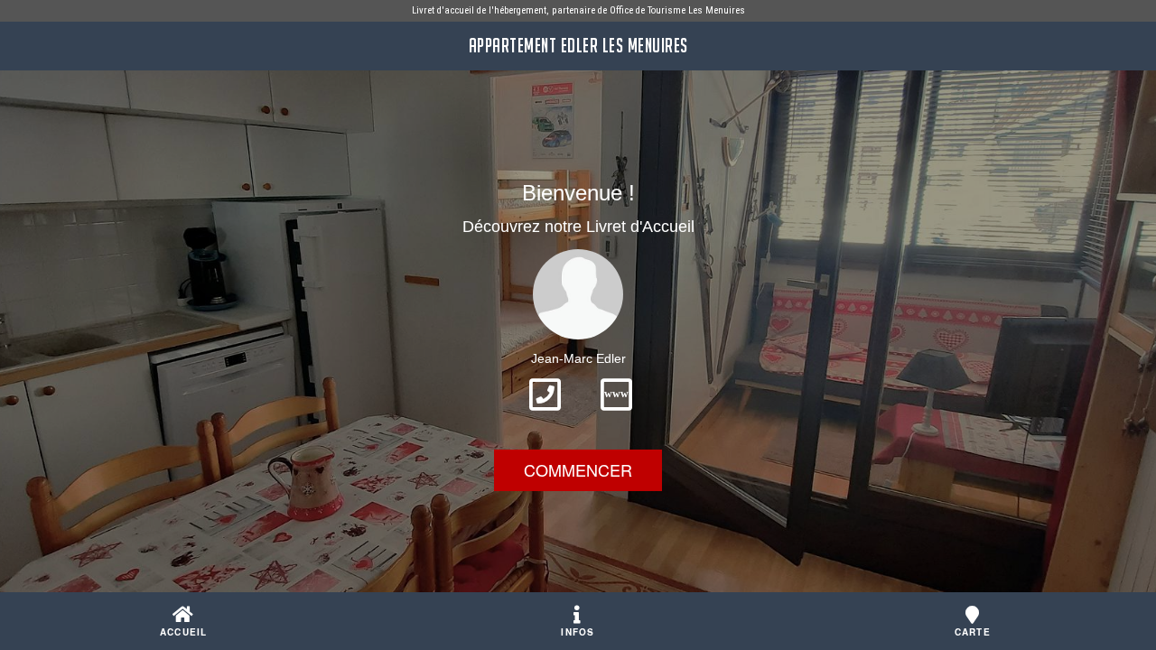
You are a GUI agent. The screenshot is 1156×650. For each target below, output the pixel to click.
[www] (616, 416)
